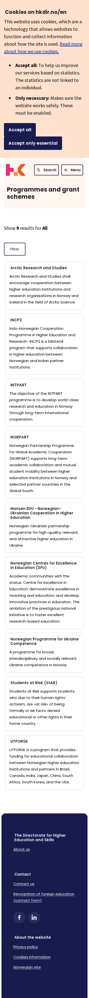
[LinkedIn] (34, 917)
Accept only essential (33, 143)
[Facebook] (19, 917)
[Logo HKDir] (15, 170)
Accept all (19, 130)
